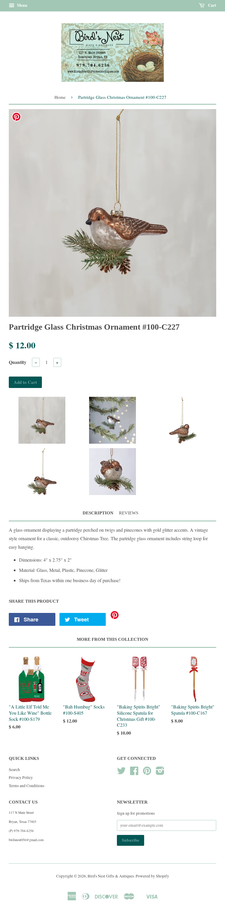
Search (14, 769)
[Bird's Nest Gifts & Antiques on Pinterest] (147, 772)
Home (60, 97)
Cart (211, 5)
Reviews (128, 513)
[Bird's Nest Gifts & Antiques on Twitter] (121, 772)
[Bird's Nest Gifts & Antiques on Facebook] (134, 772)
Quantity (17, 362)
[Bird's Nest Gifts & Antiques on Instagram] (160, 772)
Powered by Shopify (152, 876)
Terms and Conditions (26, 785)
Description (98, 513)
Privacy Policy (21, 777)
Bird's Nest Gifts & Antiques (111, 876)
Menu (21, 5)
